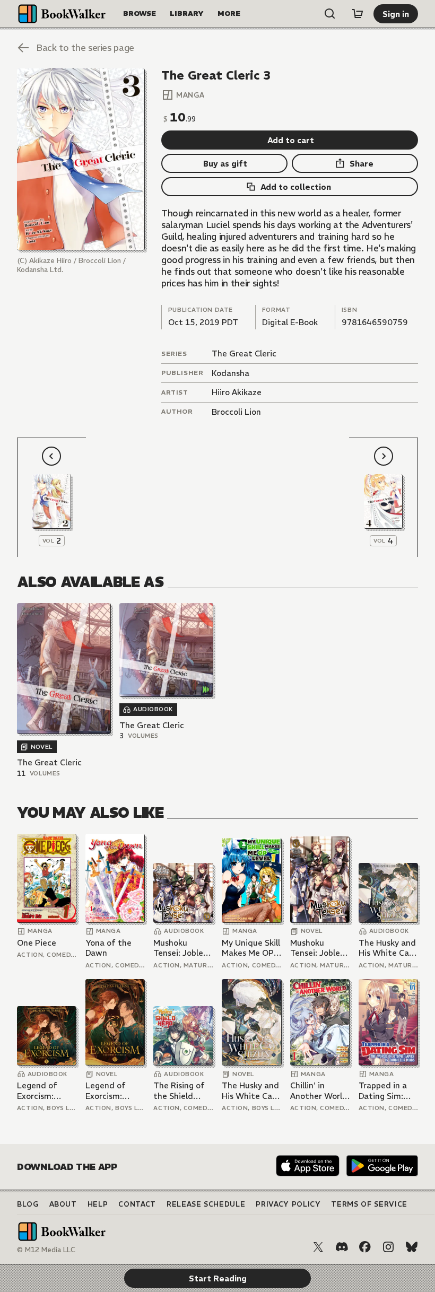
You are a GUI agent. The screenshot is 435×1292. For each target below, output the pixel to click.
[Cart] (357, 13)
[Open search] (330, 13)
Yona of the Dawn (108, 948)
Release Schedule (206, 1204)
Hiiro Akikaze (237, 392)
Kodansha (230, 373)
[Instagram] (388, 1247)
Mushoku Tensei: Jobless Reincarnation (182, 948)
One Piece (36, 943)
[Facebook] (365, 1247)
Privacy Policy (288, 1204)
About (63, 1204)
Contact (137, 1204)
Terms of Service (369, 1204)
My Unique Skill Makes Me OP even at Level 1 (251, 948)
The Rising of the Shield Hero (179, 1090)
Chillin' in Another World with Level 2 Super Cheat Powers (318, 1090)
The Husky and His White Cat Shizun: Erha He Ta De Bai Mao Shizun (387, 948)
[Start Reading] (81, 159)
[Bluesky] (411, 1247)
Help (98, 1204)
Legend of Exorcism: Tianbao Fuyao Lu (45, 1090)
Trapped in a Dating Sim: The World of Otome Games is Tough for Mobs (387, 1090)
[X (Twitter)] (318, 1247)
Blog (28, 1204)
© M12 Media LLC (46, 1249)
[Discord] (341, 1247)
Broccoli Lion (236, 412)
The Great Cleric (244, 353)
